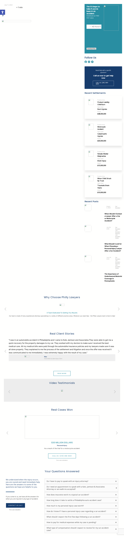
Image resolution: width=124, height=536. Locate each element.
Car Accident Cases (117, 236)
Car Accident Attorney (117, 232)
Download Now (91, 48)
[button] (2, 12)
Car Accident (117, 207)
